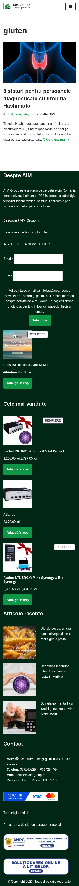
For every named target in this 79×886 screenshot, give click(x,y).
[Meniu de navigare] (70, 6)
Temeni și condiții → (17, 813)
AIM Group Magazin (21, 114)
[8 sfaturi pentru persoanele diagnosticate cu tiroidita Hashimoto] (39, 62)
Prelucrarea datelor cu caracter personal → (34, 824)
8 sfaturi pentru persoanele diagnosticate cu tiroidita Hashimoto (37, 98)
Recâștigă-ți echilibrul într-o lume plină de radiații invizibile (56, 671)
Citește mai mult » (56, 139)
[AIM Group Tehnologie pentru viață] (16, 6)
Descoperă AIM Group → (21, 220)
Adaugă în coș (18, 383)
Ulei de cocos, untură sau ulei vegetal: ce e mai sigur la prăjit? (56, 634)
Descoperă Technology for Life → (27, 232)
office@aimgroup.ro (31, 775)
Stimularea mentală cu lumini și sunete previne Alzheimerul (57, 708)
